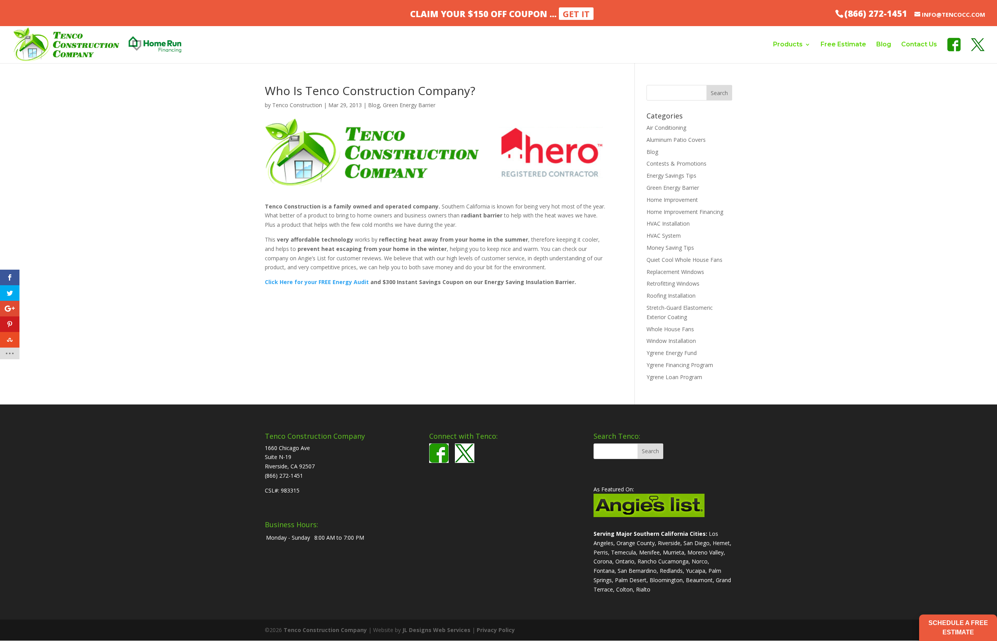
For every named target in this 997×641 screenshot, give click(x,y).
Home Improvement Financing (684, 211)
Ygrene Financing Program (679, 365)
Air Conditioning (666, 127)
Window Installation (671, 340)
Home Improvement (672, 199)
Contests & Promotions (676, 163)
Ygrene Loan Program (674, 377)
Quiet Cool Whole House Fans (684, 259)
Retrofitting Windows (672, 283)
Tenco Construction (297, 105)
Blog (883, 44)
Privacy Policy (496, 630)
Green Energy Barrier (409, 105)
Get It (576, 13)
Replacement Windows (675, 271)
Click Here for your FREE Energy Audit (317, 282)
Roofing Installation (671, 295)
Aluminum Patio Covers (676, 139)
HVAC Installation (668, 223)
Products (788, 44)
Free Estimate (843, 44)
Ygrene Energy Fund (671, 353)
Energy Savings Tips (671, 175)
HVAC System (663, 235)
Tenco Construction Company (325, 630)
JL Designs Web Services (436, 630)
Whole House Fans (670, 329)
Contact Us (919, 44)
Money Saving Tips (670, 247)
